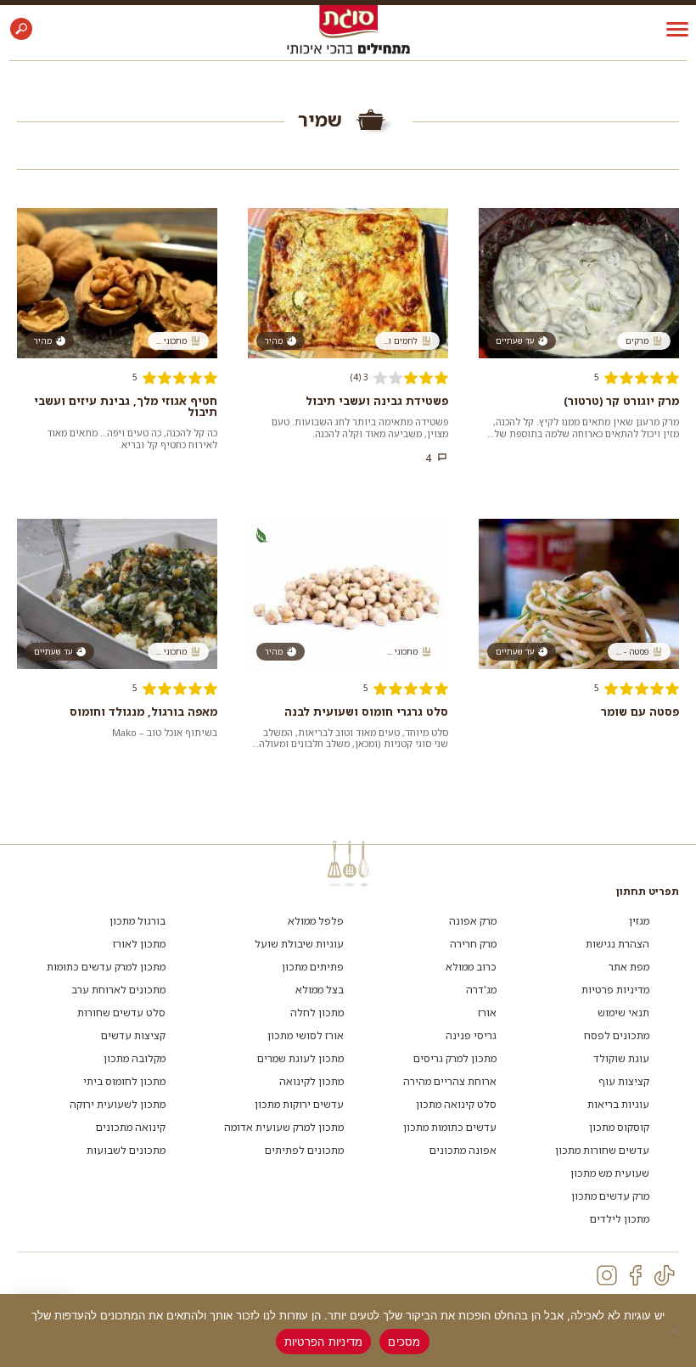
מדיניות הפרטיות (323, 1341)
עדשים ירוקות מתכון (299, 1104)
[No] (674, 1330)
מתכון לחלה (317, 1012)
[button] (21, 29)
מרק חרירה (473, 944)
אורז (487, 1012)
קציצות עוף (623, 1081)
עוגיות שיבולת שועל (299, 944)
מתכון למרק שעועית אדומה (284, 1127)
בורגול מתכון (137, 921)
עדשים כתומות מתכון (450, 1127)
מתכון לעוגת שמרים (300, 1058)
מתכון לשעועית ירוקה (118, 1104)
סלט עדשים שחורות (121, 1012)
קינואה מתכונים (131, 1127)
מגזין (639, 921)
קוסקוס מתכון (619, 1127)
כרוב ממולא (471, 966)
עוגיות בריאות (618, 1104)
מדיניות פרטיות (615, 989)
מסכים (404, 1341)
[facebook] (635, 1275)
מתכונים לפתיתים (304, 1150)
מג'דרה (481, 989)
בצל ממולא (319, 989)
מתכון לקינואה (311, 1081)
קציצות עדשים (133, 1035)
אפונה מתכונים (463, 1150)
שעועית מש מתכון (609, 1173)
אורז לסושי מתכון (305, 1035)
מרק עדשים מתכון (610, 1196)
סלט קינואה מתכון (456, 1104)
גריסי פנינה (471, 1035)
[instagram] (606, 1275)
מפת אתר (629, 966)
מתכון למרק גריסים (455, 1058)
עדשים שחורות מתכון (602, 1150)
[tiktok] (664, 1275)
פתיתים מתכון (313, 966)
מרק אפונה (473, 921)
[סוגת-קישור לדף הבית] (348, 20)
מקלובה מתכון (135, 1058)
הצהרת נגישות (617, 944)
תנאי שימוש (623, 1012)
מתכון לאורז (139, 944)
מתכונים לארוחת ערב (118, 989)
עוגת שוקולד (621, 1058)
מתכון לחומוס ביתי (124, 1081)
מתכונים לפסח (616, 1035)
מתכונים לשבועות (126, 1150)
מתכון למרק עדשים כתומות (106, 966)
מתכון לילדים (619, 1219)
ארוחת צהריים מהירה (450, 1081)
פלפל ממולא (316, 921)
